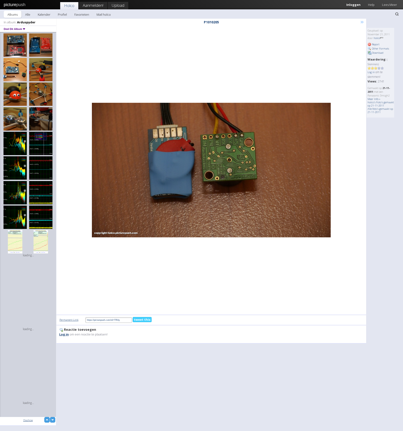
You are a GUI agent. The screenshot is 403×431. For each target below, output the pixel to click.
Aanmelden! (93, 5)
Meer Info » (374, 99)
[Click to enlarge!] (211, 170)
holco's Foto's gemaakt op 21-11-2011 (381, 103)
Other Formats (380, 48)
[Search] (397, 14)
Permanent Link (68, 319)
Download (377, 52)
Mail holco (104, 14)
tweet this (142, 319)
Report (375, 44)
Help (371, 5)
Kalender (44, 14)
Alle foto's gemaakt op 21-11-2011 (380, 110)
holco (377, 38)
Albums (12, 14)
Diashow (28, 420)
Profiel (62, 14)
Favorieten (81, 14)
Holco (69, 5)
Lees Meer (389, 5)
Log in (371, 72)
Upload (118, 5)
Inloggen (353, 5)
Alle (27, 14)
